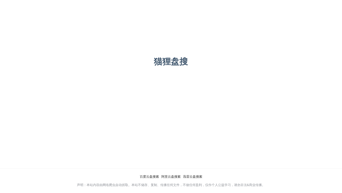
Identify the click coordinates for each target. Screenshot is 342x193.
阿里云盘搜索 (171, 177)
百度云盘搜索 (149, 177)
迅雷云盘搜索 (192, 177)
